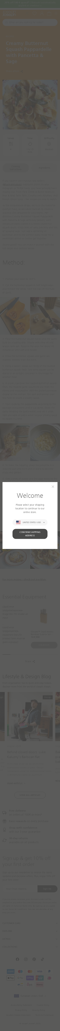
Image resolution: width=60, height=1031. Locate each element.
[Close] (53, 486)
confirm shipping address (30, 534)
